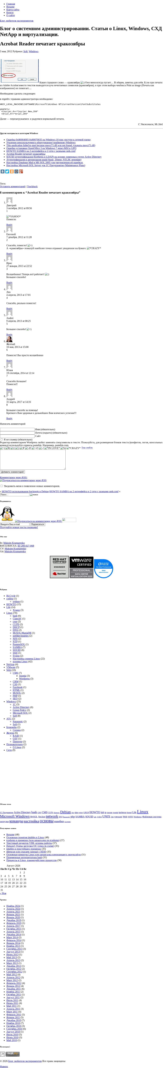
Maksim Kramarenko (14, 543)
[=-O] (35, 448)
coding (9, 598)
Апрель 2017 (13, 926)
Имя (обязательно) (45, 429)
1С (14, 704)
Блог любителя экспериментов (16, 20)
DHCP (16, 627)
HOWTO (11, 604)
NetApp (10, 664)
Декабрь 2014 (13, 934)
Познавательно (14, 744)
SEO (15, 698)
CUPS (16, 624)
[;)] (17, 448)
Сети (9, 750)
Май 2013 (11, 957)
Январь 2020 (13, 917)
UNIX (106, 816)
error (81, 812)
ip (105, 812)
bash (15, 615)
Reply (9, 224)
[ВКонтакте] (2, 171)
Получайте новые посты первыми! (19, 527)
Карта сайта (12, 9)
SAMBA (17, 647)
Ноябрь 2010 (13, 1023)
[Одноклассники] (12, 171)
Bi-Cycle (10, 595)
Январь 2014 (13, 943)
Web (8, 670)
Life (8, 607)
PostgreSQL (19, 644)
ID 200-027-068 (26, 545)
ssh (95, 817)
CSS (15, 684)
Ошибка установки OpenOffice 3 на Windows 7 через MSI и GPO (41, 148)
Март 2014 (12, 937)
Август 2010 (13, 1031)
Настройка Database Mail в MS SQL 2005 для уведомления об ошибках (44, 162)
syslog (99, 817)
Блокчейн (11, 727)
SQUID (17, 650)
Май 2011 (11, 1006)
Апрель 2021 (13, 911)
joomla (115, 812)
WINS (130, 817)
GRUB (86, 812)
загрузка (4, 821)
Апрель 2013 (13, 960)
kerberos (122, 812)
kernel (129, 812)
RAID (16, 735)
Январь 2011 (13, 1017)
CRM (15, 681)
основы (46, 820)
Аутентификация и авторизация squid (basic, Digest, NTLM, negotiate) (43, 159)
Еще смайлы (87, 447)
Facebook (18, 687)
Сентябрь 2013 (14, 948)
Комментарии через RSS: (13, 477)
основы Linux (20, 661)
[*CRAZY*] (74, 448)
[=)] (2, 448)
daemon (57, 813)
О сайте (10, 15)
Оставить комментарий (12, 186)
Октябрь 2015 (13, 928)
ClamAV (17, 618)
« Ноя (3, 893)
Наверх (4, 1066)
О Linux (17, 747)
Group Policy (19, 710)
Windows (33, 51)
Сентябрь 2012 (14, 971)
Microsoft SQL (20, 713)
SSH (15, 653)
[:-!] (41, 448)
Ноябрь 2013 (13, 946)
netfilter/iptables (21, 635)
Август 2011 (13, 997)
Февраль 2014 (13, 940)
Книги (10, 12)
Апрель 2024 (13, 908)
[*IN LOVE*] (52, 448)
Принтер (17, 741)
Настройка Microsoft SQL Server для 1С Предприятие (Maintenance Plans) (45, 165)
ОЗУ (15, 738)
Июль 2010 (12, 1034)
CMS (15, 673)
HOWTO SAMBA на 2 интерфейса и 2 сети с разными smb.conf (40, 151)
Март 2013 (12, 963)
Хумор (16, 610)
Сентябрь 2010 (14, 1029)
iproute (109, 812)
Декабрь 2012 (13, 966)
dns (72, 813)
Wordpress (24, 678)
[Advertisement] (58, 54)
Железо (10, 733)
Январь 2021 (13, 914)
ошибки (59, 821)
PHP (15, 695)
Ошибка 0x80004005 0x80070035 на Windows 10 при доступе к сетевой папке (48, 139)
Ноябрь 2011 (13, 991)
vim (112, 817)
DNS (15, 630)
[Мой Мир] (16, 171)
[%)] (63, 448)
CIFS (39, 813)
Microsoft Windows (15, 816)
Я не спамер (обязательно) (18, 439)
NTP (15, 641)
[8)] (7, 448)
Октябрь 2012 (13, 969)
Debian (65, 812)
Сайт (38, 436)
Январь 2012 (13, 986)
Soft (25, 51)
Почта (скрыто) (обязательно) (51, 432)
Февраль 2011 (13, 1014)
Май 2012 (11, 974)
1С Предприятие (6, 812)
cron (15, 621)
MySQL (17, 693)
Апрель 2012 (13, 977)
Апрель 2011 (13, 1009)
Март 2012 (12, 980)
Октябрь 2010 (13, 1026)
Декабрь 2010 (13, 1020)
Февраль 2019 (13, 923)
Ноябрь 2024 (13, 906)
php (73, 816)
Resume (10, 6)
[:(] (13, 448)
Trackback (32, 186)
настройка (31, 821)
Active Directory (21, 707)
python (16, 601)
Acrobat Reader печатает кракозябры (25, 154)
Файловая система (151, 816)
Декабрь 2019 (13, 920)
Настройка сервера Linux (26, 658)
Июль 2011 (12, 1000)
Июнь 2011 (12, 1003)
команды (16, 821)
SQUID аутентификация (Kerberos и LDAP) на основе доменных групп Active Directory (54, 156)
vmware (118, 816)
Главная (10, 4)
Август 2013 (13, 951)
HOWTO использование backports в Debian (25, 491)
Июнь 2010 (12, 1037)
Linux (9, 613)
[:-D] (28, 448)
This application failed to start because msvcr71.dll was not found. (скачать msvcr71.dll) (50, 145)
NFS (15, 638)
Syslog (16, 655)
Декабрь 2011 (13, 989)
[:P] (22, 448)
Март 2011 (12, 1011)
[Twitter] (7, 171)
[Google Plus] (21, 171)
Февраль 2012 (13, 983)
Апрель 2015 (13, 931)
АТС (8, 718)
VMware (10, 667)
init (102, 812)
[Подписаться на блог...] (7, 521)
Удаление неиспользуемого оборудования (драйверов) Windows (40, 142)
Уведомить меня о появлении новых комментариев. (32, 486)
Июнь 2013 (12, 954)
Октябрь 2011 (13, 994)
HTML (16, 690)
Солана (17, 730)
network (52, 816)
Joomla (22, 675)
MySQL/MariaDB (22, 633)
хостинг (67, 822)
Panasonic (18, 721)
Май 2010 (11, 1040)
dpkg (76, 812)
